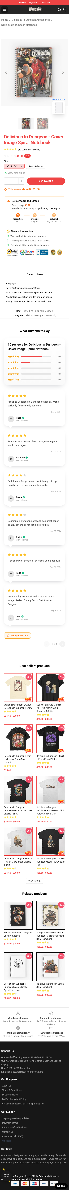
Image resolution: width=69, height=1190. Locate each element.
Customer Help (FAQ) (12, 1136)
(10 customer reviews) (29, 149)
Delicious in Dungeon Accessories (31, 19)
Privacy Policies (10, 1094)
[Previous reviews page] (47, 644)
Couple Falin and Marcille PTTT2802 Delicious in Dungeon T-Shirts (48, 707)
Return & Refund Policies (14, 1127)
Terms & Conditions (12, 1090)
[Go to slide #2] (43, 123)
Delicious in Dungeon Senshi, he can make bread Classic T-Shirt (18, 861)
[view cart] (64, 10)
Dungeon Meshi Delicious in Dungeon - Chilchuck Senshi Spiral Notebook (50, 935)
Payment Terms (10, 1123)
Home (4, 19)
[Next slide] (62, 72)
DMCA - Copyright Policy (14, 1099)
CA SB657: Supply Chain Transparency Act (23, 1103)
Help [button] (63, 1186)
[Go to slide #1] (26, 123)
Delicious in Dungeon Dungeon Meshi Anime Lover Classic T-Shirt (18, 810)
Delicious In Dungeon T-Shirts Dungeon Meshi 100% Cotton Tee (50, 861)
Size (6, 161)
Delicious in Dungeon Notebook (19, 24)
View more (34, 881)
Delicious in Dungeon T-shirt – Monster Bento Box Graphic (17, 759)
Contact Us (7, 1132)
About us (6, 1085)
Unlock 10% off (6, 1176)
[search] (59, 10)
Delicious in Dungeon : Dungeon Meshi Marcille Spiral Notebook (15, 987)
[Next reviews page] (62, 644)
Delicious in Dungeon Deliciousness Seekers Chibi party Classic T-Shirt (50, 810)
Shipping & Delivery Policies (15, 1118)
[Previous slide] (6, 72)
